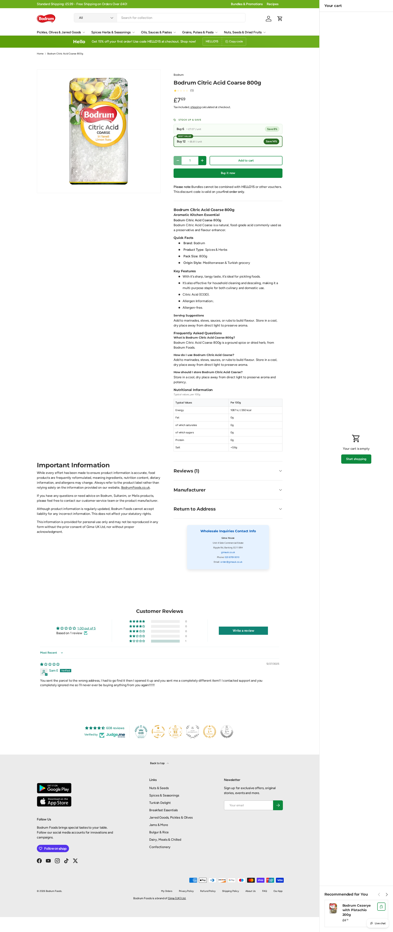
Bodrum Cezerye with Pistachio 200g (356, 910)
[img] (50, 664)
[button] (280, 18)
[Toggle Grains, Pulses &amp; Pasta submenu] (216, 32)
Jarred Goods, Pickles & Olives (170, 817)
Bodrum (179, 75)
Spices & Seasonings (164, 795)
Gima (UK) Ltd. (177, 898)
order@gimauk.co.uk (231, 561)
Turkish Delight (160, 803)
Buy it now (228, 173)
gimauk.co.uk (228, 552)
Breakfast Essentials (163, 810)
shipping (195, 107)
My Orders (166, 891)
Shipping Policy (230, 891)
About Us (250, 891)
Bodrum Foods (54, 891)
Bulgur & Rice (159, 832)
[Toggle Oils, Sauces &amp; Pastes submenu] (174, 32)
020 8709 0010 (232, 557)
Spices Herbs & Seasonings (111, 32)
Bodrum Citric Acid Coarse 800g (65, 53)
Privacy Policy (186, 891)
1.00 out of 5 (86, 628)
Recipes (272, 4)
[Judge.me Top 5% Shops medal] (226, 731)
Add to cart (246, 160)
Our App (277, 891)
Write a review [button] (243, 631)
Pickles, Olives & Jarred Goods (59, 32)
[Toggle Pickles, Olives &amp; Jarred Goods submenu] (83, 32)
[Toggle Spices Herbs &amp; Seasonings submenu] (133, 32)
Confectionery (160, 847)
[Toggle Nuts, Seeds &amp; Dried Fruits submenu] (264, 32)
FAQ (264, 891)
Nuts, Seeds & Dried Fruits (243, 32)
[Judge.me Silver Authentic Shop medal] (192, 731)
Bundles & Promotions (247, 4)
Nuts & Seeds (158, 788)
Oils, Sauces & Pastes (156, 32)
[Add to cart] (381, 907)
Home (40, 53)
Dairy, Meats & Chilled (165, 840)
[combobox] (159, 17)
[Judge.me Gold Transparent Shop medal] (158, 731)
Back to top (157, 763)
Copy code (236, 41)
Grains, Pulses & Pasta (197, 32)
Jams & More (158, 825)
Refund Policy (208, 891)
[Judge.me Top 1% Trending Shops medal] (209, 731)
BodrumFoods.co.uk (135, 487)
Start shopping (356, 459)
